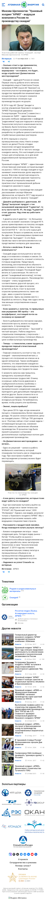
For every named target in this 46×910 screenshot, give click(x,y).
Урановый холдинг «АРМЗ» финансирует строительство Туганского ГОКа (28, 768)
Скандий (14, 597)
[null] (3, 61)
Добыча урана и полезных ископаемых (28, 619)
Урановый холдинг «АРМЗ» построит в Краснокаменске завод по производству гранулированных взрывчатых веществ (29, 728)
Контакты (23, 869)
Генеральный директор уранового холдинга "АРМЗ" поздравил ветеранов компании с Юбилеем (27, 638)
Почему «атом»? (23, 866)
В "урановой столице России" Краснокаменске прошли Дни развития (28, 742)
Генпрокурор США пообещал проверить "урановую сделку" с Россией (29, 755)
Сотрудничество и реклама (23, 862)
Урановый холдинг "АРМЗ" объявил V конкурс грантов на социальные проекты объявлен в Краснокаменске (29, 680)
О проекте (23, 859)
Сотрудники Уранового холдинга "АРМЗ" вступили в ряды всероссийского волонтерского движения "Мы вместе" (29, 666)
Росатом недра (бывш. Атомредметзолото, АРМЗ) (26, 613)
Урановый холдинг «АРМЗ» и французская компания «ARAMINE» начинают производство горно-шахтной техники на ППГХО (28, 694)
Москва (20, 623)
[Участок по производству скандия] (23, 477)
